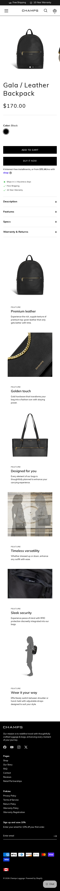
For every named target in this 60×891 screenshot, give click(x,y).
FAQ (5, 769)
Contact (7, 773)
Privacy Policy (9, 796)
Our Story (7, 765)
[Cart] (55, 11)
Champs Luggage (17, 878)
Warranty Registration (14, 812)
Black (6, 131)
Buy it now (30, 161)
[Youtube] (11, 747)
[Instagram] (18, 747)
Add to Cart (30, 149)
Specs (7, 222)
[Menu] (6, 10)
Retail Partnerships (12, 781)
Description (10, 201)
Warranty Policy (11, 808)
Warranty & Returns (15, 232)
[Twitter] (26, 747)
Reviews (7, 777)
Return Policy (9, 804)
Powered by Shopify (34, 878)
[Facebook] (4, 747)
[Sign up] (55, 836)
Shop (5, 761)
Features (8, 212)
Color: (10, 125)
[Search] (46, 11)
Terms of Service (11, 800)
